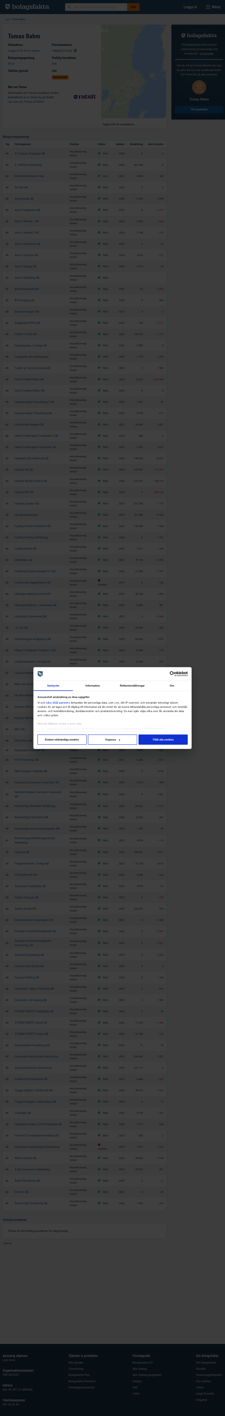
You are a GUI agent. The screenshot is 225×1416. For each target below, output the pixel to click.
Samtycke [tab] (53, 685)
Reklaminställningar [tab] (132, 685)
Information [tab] (92, 685)
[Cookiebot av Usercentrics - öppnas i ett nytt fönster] (172, 674)
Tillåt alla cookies (163, 739)
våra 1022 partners (58, 702)
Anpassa (110, 739)
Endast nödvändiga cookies (62, 739)
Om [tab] (172, 685)
